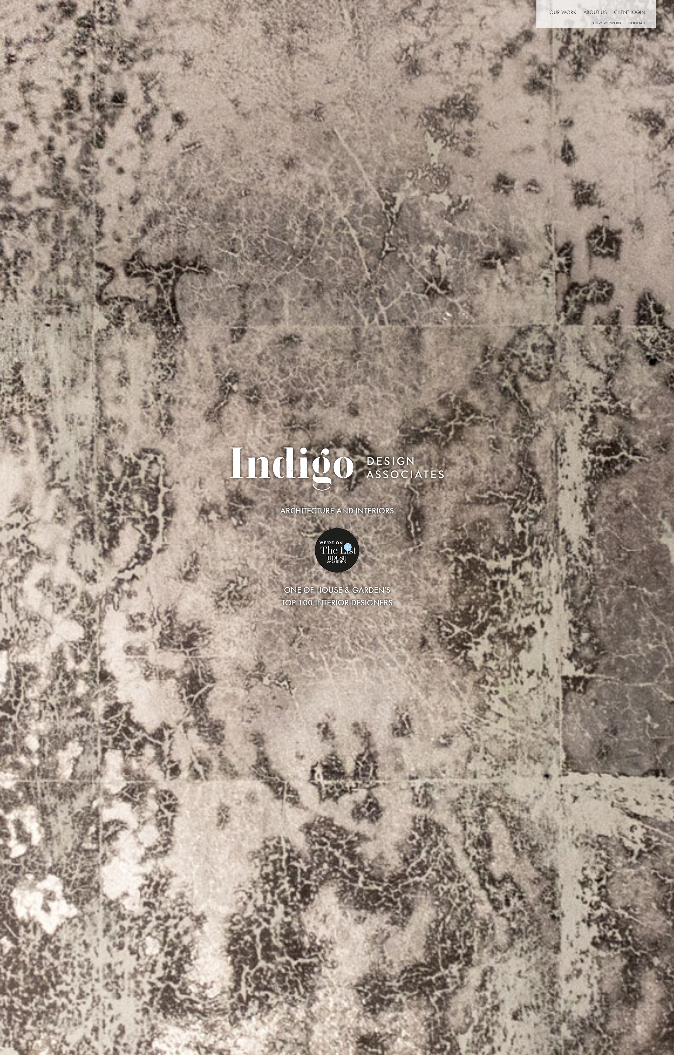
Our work (562, 12)
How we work (607, 22)
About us (595, 12)
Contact (636, 22)
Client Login (629, 12)
